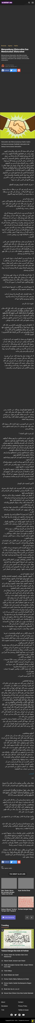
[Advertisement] (17, 25)
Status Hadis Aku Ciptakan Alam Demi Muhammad (16, 955)
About (3, 1002)
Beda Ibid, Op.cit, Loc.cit (11, 989)
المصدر (31, 773)
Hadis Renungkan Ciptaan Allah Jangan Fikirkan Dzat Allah (18, 966)
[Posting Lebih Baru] (32, 917)
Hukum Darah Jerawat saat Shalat (14, 961)
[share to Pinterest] (18, 70)
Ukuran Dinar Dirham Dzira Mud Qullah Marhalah (18, 993)
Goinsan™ (27, 1020)
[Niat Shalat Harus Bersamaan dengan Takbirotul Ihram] (9, 883)
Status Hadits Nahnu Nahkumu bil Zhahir (16, 979)
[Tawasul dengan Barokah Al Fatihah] (17, 939)
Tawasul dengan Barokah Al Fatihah (15, 951)
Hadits (10, 868)
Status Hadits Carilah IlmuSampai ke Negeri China (17, 984)
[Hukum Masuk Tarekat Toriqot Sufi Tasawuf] (9, 902)
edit (2, 867)
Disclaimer (4, 1006)
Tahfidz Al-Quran (23, 1010)
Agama (6, 868)
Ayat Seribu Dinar (24, 890)
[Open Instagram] (19, 1015)
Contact (20, 1002)
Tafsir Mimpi (8, 971)
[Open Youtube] (23, 1015)
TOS (2, 1010)
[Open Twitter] (15, 1015)
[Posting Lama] (27, 917)
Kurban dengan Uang (25, 909)
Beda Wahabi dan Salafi (11, 975)
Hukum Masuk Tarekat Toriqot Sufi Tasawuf (9, 910)
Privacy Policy (22, 1006)
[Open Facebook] (11, 1015)
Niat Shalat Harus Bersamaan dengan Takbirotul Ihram (7, 892)
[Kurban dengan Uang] (26, 902)
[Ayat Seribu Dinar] (26, 883)
